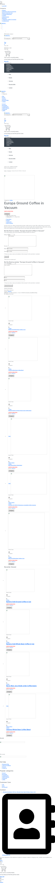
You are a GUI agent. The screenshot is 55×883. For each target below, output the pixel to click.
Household (8, 69)
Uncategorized (5, 20)
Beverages (8, 65)
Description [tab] (8, 219)
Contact (10, 87)
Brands (10, 77)
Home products (5, 16)
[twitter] (2, 26)
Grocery (8, 64)
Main (10, 74)
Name (5, 248)
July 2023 (4, 6)
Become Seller (12, 84)
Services (11, 81)
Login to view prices (8, 211)
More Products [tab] (9, 223)
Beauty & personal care (7, 13)
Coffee (7, 70)
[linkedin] (2, 27)
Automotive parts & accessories (9, 11)
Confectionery (9, 66)
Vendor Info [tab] (9, 221)
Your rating (6, 263)
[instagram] (2, 28)
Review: (6, 246)
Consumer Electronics (7, 14)
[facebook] (2, 24)
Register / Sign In (9, 33)
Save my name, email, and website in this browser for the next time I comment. (22, 254)
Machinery (4, 18)
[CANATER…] (3, 23)
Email (5, 251)
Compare (7, 213)
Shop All (6, 61)
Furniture (4, 15)
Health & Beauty (9, 68)
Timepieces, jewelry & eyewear (9, 19)
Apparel (4, 10)
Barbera (9, 291)
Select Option (11, 462)
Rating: (6, 234)
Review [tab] (8, 220)
